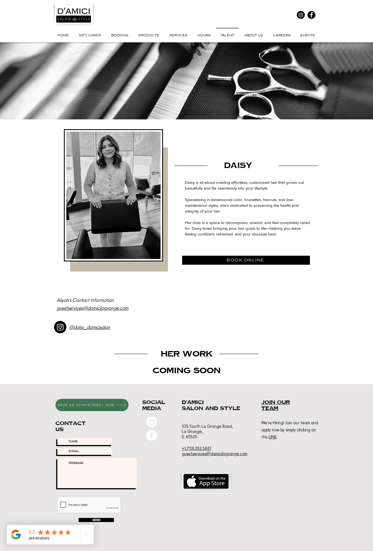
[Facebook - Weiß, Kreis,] (151, 435)
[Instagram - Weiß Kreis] (151, 422)
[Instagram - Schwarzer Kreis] (60, 327)
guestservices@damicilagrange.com (92, 308)
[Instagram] (301, 15)
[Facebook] (311, 15)
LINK (273, 436)
